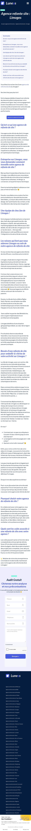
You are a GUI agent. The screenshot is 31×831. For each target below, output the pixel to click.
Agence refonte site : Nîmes (12, 741)
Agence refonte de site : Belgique (13, 703)
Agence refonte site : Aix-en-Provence (14, 738)
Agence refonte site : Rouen (12, 721)
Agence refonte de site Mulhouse (13, 686)
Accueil (3, 24)
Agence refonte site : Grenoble (12, 746)
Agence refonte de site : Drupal (12, 804)
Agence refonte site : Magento (12, 801)
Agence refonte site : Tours (11, 715)
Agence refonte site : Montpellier (13, 767)
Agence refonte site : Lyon (11, 778)
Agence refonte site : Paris (11, 781)
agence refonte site (10, 24)
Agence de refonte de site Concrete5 (14, 784)
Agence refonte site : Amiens (12, 729)
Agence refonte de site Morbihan (13, 692)
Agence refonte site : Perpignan (12, 712)
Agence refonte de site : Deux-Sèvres (14, 698)
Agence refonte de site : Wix (12, 798)
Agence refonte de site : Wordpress (13, 810)
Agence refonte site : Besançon (12, 706)
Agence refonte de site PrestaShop (13, 787)
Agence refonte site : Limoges (12, 709)
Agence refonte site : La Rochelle (13, 718)
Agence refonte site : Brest (11, 735)
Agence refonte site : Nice (11, 772)
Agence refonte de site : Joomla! (13, 807)
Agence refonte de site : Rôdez (12, 695)
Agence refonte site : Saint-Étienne (13, 755)
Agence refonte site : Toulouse (12, 775)
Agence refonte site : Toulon (12, 752)
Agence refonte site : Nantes (12, 769)
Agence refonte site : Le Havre (12, 732)
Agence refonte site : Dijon (11, 744)
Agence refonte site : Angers (12, 749)
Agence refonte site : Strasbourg (13, 764)
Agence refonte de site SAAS (12, 689)
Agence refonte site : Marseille (12, 812)
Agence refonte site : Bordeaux (12, 761)
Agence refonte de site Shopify (12, 795)
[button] (27, 3)
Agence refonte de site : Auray (12, 701)
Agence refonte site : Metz (11, 726)
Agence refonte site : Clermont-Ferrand (14, 724)
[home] (10, 3)
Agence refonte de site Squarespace (14, 792)
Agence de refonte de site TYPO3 (13, 790)
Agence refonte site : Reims (12, 758)
